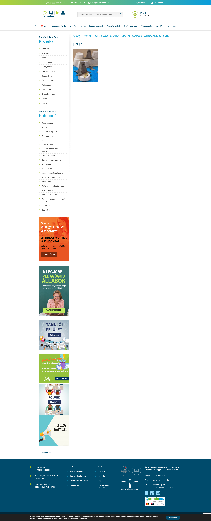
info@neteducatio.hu (100, 3)
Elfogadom (173, 517)
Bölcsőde (45, 53)
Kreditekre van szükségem (52, 160)
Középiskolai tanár (49, 76)
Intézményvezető (49, 71)
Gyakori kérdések (76, 471)
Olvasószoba (146, 26)
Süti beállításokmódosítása (103, 486)
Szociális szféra (48, 94)
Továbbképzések (96, 26)
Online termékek (113, 26)
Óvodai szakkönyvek (49, 194)
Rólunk (100, 467)
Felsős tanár (47, 62)
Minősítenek (46, 164)
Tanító (44, 103)
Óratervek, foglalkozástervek (53, 186)
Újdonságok (46, 210)
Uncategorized (47, 123)
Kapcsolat (101, 471)
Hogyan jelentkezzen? (78, 476)
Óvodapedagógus (49, 80)
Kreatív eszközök (131, 26)
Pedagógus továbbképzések (42, 468)
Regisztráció (159, 3)
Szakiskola (46, 89)
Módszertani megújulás (51, 177)
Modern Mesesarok (49, 168)
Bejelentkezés (141, 3)
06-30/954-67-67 (78, 3)
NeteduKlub (46, 181)
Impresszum (74, 485)
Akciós (44, 127)
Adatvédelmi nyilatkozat (79, 480)
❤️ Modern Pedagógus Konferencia (56, 26)
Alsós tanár (46, 48)
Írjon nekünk (102, 476)
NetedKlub (160, 26)
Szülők (44, 98)
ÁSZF (72, 467)
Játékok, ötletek (48, 144)
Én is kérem (49, 254)
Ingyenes (172, 26)
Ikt (43, 140)
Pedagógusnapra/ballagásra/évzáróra (53, 200)
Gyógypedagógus (49, 66)
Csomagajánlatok (48, 136)
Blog (99, 480)
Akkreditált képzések (50, 131)
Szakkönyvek (80, 26)
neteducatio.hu (45, 452)
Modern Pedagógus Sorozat (52, 173)
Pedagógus (46, 85)
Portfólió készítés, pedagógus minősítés (45, 485)
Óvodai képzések (48, 190)
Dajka (44, 57)
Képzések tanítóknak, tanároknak (50, 150)
